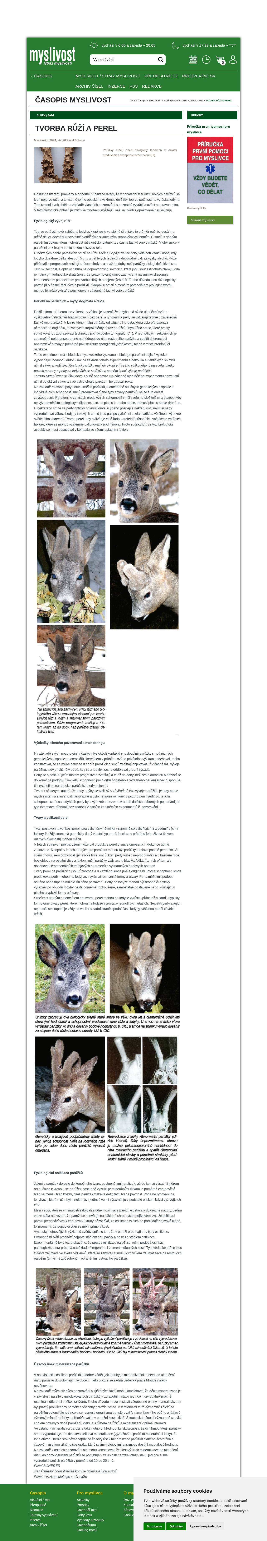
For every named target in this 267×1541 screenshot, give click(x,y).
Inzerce (35, 1520)
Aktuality (83, 1500)
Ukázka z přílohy (196, 208)
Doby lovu (84, 1515)
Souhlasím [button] (154, 1526)
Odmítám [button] (176, 1526)
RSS (134, 86)
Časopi (142, 100)
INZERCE (116, 86)
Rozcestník (131, 1500)
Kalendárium (86, 1525)
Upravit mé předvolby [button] (205, 1526)
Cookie (129, 1515)
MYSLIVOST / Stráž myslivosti (108, 76)
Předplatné (38, 1505)
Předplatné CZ (161, 76)
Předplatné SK (198, 76)
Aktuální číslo (40, 1500)
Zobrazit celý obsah (202, 220)
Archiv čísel (89, 86)
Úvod (132, 100)
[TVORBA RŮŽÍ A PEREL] (58, 182)
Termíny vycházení (43, 1515)
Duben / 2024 (196, 100)
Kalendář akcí (87, 1510)
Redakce (152, 86)
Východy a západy (90, 1520)
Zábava (129, 1510)
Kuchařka (130, 1505)
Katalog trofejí (87, 1530)
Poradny (83, 1505)
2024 (184, 100)
